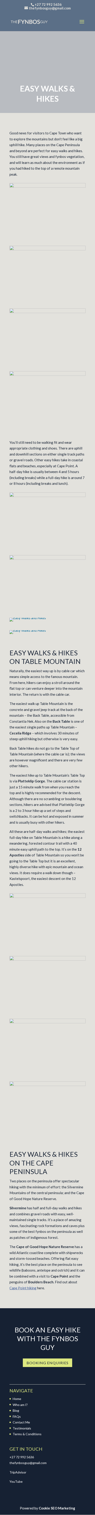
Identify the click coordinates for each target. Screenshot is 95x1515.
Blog (16, 1410)
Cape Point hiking (22, 1288)
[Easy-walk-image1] (47, 496)
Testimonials (22, 1428)
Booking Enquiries (47, 1363)
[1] (47, 186)
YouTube (16, 1481)
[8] (47, 896)
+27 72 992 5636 (21, 1457)
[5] (47, 959)
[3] (47, 374)
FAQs (17, 1416)
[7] (47, 1085)
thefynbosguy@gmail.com (28, 1463)
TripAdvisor (17, 1472)
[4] (47, 249)
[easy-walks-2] (47, 558)
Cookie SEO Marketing (57, 1508)
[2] (47, 312)
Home (17, 1399)
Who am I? (20, 1405)
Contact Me (21, 1422)
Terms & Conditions (27, 1434)
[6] (47, 1022)
